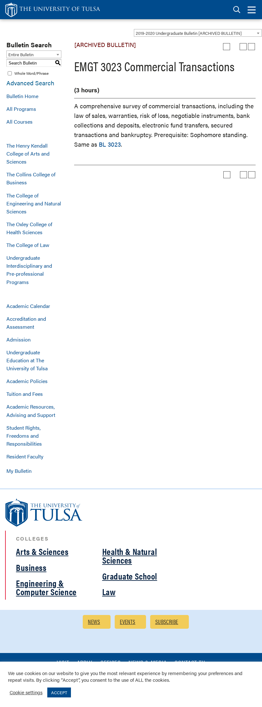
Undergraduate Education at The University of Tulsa (27, 360)
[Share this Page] (234, 46)
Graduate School (129, 576)
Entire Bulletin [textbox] (21, 54)
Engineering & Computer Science (46, 587)
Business (31, 567)
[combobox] (198, 33)
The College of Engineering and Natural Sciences (33, 203)
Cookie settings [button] (26, 692)
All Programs (21, 108)
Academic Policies (27, 381)
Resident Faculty (24, 456)
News (94, 622)
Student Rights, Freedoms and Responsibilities (24, 435)
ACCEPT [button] (59, 692)
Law (109, 592)
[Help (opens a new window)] (251, 46)
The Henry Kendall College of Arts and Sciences (28, 153)
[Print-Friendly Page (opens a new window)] (243, 46)
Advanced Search (30, 83)
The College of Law (27, 245)
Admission (18, 339)
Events (127, 622)
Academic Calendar (28, 306)
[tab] (237, 10)
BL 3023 (110, 144)
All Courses (19, 121)
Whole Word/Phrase (31, 73)
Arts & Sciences (42, 551)
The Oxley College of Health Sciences (29, 228)
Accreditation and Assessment (26, 322)
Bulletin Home (22, 96)
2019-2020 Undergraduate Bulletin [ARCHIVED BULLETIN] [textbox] (189, 33)
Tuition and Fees (24, 393)
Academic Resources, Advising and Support (30, 410)
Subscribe (166, 622)
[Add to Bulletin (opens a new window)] (226, 46)
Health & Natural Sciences (129, 555)
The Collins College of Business (31, 178)
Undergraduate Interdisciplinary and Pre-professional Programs (29, 269)
